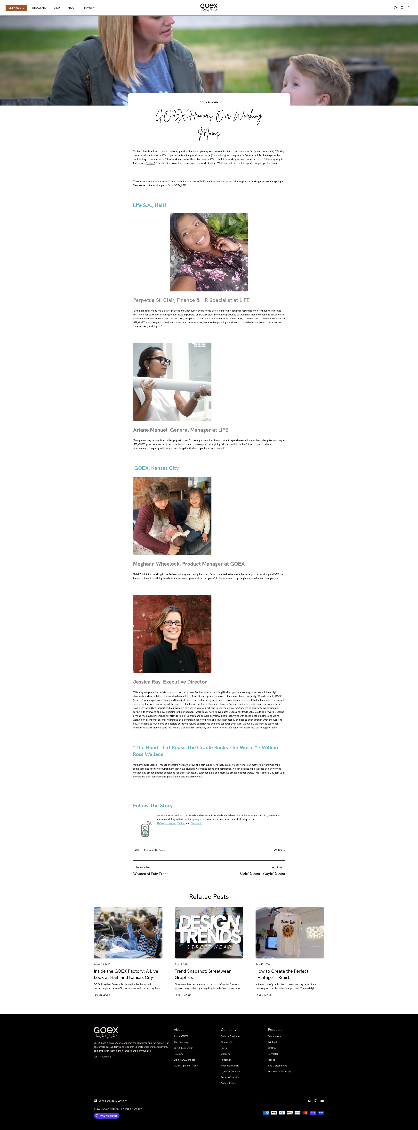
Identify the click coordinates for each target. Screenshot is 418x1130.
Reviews (178, 1054)
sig (193, 819)
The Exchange (181, 1042)
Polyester (273, 1054)
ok (200, 823)
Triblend (272, 1042)
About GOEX (181, 1036)
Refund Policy (228, 1083)
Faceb (194, 823)
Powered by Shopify (131, 1108)
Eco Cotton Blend (277, 1065)
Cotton (272, 1048)
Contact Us (227, 1042)
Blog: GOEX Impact (184, 1059)
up (200, 819)
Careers (225, 1054)
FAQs (224, 1048)
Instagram (170, 823)
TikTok (160, 823)
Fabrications (274, 1036)
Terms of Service (230, 1077)
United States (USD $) (111, 1100)
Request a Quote (230, 1065)
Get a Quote (102, 1056)
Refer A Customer (231, 1036)
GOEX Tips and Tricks (186, 1065)
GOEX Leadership (183, 1048)
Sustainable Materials (279, 1071)
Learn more (102, 995)
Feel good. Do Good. (154, 850)
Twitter (181, 823)
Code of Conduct (230, 1071)
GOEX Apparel (110, 1108)
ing (197, 819)
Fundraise (226, 1059)
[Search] (395, 8)
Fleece (271, 1059)
